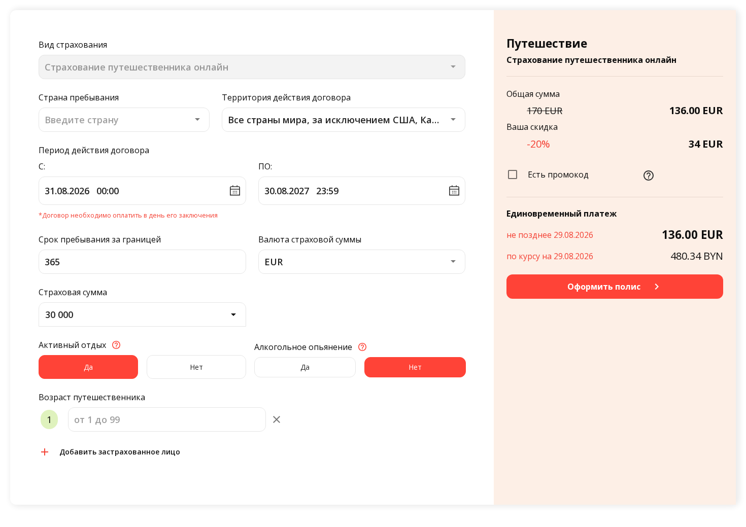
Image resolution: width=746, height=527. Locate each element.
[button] (344, 120)
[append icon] (276, 419)
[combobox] (124, 120)
